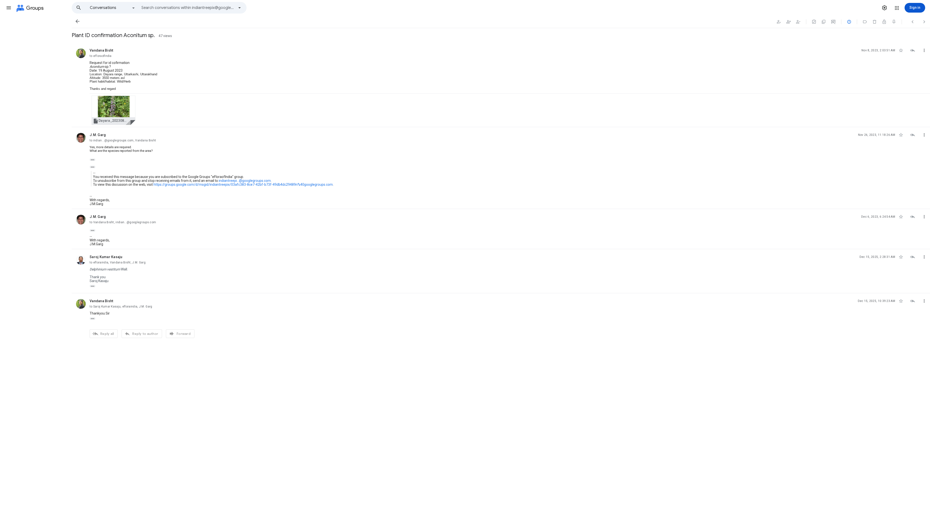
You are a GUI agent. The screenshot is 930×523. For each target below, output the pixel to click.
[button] (9, 8)
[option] (112, 7)
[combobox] (188, 7)
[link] (113, 110)
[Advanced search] (239, 7)
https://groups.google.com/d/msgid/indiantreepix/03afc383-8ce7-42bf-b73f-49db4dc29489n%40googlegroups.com (243, 184)
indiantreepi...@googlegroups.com (245, 181)
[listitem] (501, 85)
